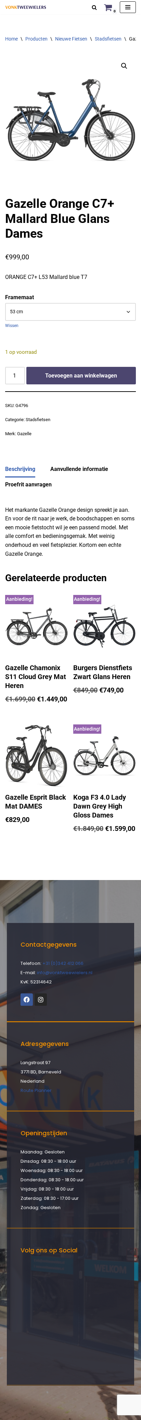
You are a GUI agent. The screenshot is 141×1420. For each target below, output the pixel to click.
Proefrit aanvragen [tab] (28, 484)
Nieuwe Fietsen (71, 39)
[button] (124, 66)
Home (11, 39)
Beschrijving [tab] (20, 469)
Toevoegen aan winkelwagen (81, 375)
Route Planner (36, 1090)
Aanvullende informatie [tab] (79, 469)
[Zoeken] (94, 7)
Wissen (11, 325)
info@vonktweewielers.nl (64, 972)
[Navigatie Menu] (128, 7)
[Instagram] (41, 999)
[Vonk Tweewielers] (25, 7)
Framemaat (19, 297)
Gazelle (24, 433)
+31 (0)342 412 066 (63, 963)
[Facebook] (27, 999)
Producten (36, 39)
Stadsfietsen (108, 39)
